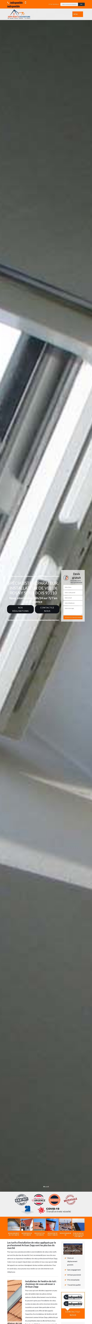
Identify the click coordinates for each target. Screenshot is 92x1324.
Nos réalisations (20, 609)
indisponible (16, 2)
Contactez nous (47, 609)
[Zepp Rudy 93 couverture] (18, 14)
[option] (46, 662)
